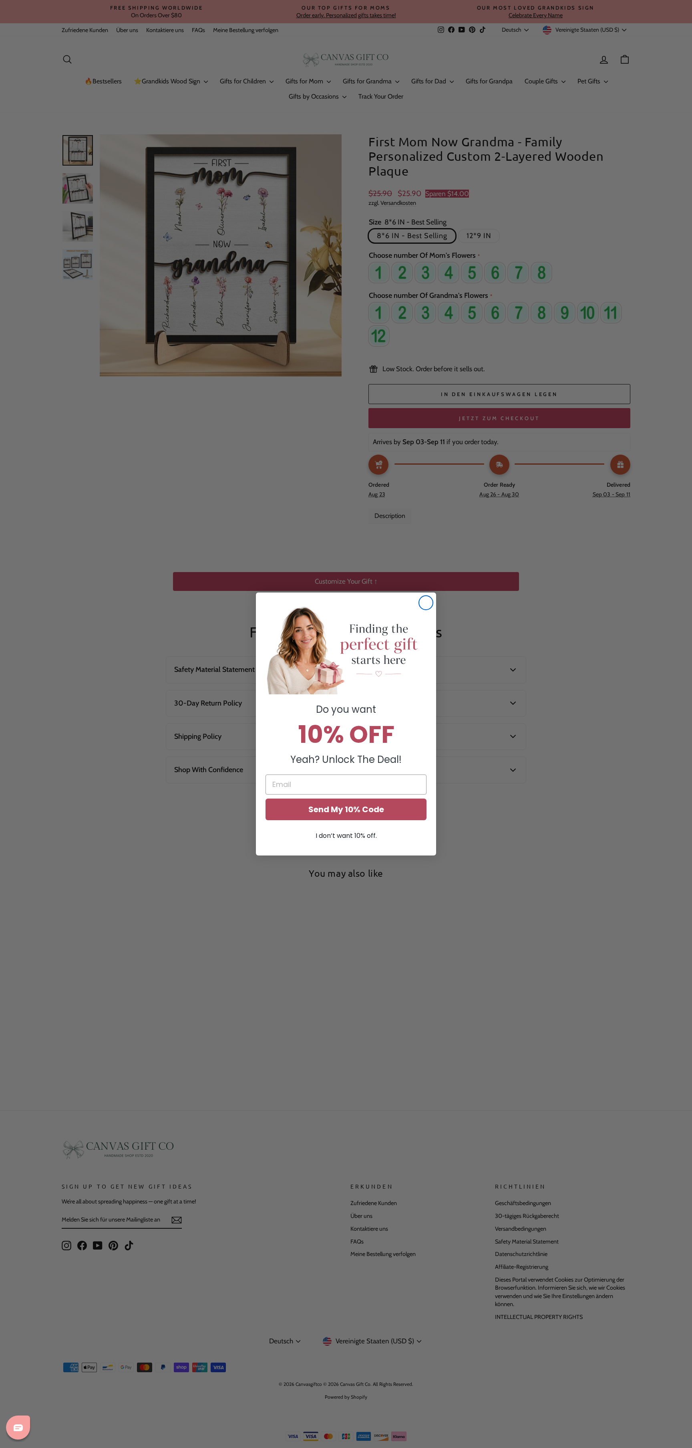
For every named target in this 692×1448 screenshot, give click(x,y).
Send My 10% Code (346, 809)
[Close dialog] (426, 603)
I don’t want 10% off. (346, 835)
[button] (346, 649)
